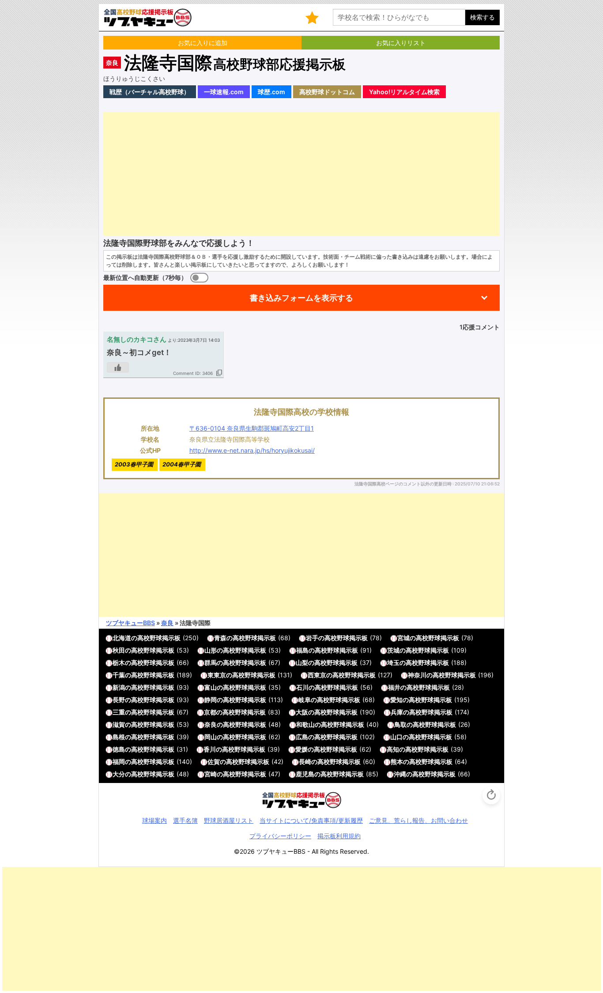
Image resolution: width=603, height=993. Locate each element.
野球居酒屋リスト (228, 820)
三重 (119, 712)
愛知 (396, 699)
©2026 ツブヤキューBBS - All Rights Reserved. (301, 851)
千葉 (119, 675)
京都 (210, 712)
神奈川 (417, 675)
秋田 (119, 650)
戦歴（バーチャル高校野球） (149, 91)
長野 (119, 699)
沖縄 (400, 774)
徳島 (119, 749)
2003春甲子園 (134, 464)
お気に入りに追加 (202, 42)
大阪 (302, 712)
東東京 (216, 675)
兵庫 (397, 712)
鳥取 (400, 724)
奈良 (112, 62)
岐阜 (304, 699)
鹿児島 (305, 774)
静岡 (210, 699)
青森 (220, 638)
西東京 (317, 675)
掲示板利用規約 (339, 836)
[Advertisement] (301, 174)
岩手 (312, 638)
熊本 (397, 761)
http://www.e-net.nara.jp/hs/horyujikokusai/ (252, 450)
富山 (210, 687)
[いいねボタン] (118, 367)
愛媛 (301, 749)
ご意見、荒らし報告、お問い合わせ (418, 820)
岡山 (210, 737)
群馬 (210, 662)
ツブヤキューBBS (130, 622)
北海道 (122, 638)
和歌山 (305, 724)
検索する (482, 17)
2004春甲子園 (181, 464)
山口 (396, 737)
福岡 (119, 761)
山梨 (302, 662)
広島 (302, 737)
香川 (210, 749)
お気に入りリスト (401, 42)
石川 (302, 687)
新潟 (119, 687)
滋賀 (119, 724)
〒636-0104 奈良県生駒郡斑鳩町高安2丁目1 (251, 428)
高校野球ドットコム (327, 91)
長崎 (305, 761)
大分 (119, 774)
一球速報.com (224, 91)
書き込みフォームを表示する (301, 297)
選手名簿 (185, 820)
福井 (394, 687)
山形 (210, 650)
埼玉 (393, 662)
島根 (119, 737)
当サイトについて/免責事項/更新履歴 (311, 820)
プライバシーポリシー (280, 836)
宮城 (403, 638)
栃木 (119, 662)
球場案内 (154, 820)
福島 (302, 650)
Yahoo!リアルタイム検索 (404, 91)
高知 (393, 749)
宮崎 (210, 774)
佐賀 (213, 761)
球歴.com (271, 91)
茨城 (393, 650)
